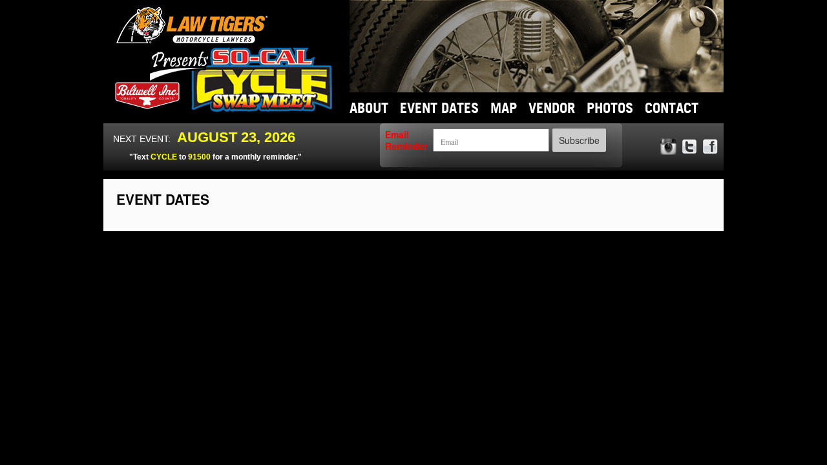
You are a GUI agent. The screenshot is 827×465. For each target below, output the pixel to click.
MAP (503, 107)
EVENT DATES (439, 107)
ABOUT (369, 107)
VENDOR (552, 107)
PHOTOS (610, 107)
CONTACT (671, 107)
